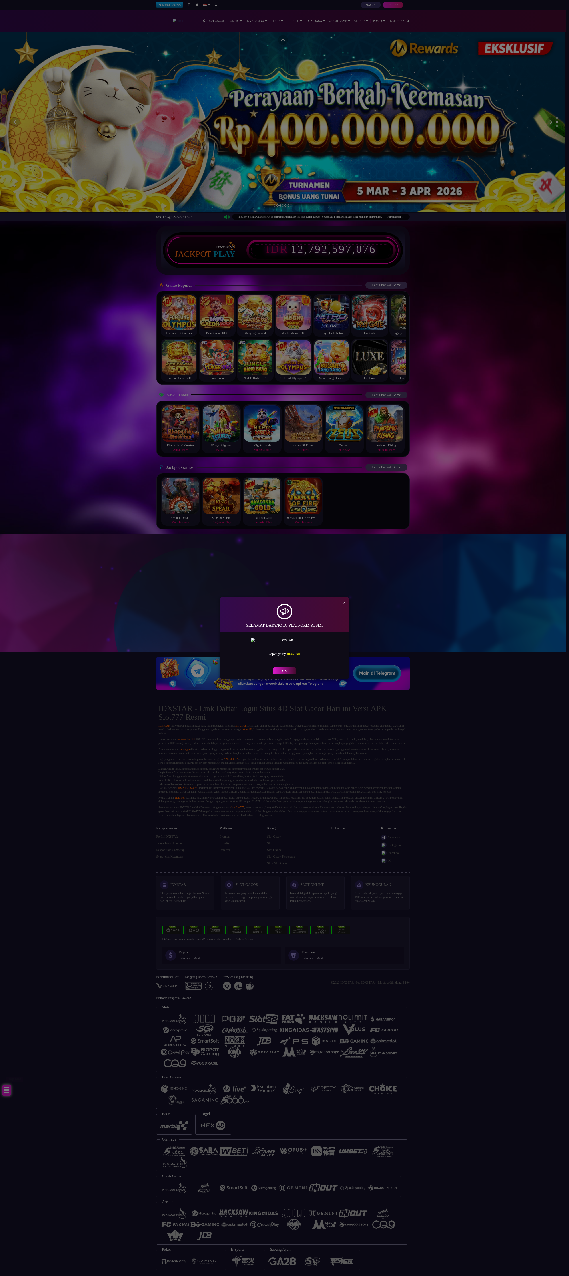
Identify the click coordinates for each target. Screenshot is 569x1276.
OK (284, 670)
